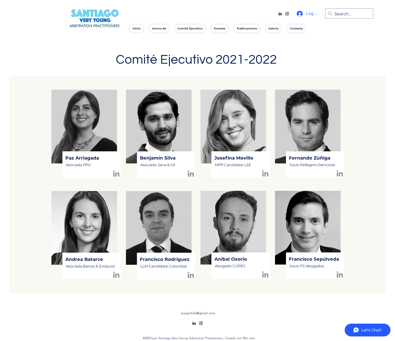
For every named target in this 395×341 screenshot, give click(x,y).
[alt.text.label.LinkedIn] (280, 13)
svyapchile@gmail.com (198, 313)
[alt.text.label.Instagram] (287, 13)
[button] (159, 28)
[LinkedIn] (116, 173)
